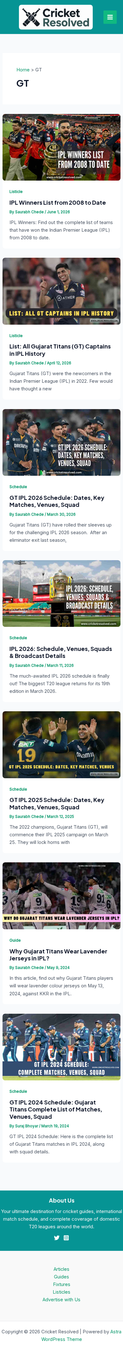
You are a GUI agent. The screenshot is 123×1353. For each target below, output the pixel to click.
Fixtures (61, 1284)
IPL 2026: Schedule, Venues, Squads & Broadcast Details (60, 652)
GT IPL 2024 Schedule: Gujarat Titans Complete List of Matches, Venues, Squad (55, 1109)
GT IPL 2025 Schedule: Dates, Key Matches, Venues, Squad (56, 803)
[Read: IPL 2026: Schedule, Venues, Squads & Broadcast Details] (61, 593)
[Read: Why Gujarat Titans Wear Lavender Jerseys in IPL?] (61, 896)
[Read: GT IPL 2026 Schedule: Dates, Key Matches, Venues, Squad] (61, 442)
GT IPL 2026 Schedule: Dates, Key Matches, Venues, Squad (56, 501)
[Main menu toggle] (110, 17)
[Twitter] (57, 1238)
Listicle (16, 191)
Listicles (61, 1292)
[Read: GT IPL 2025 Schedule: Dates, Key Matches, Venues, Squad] (61, 744)
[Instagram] (66, 1238)
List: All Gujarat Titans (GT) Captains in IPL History (60, 349)
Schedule (18, 486)
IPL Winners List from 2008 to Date (57, 202)
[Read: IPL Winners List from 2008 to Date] (61, 147)
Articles (61, 1269)
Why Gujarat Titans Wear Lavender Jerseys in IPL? (58, 954)
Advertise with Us (61, 1300)
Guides (61, 1277)
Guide (15, 940)
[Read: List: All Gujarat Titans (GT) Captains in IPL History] (61, 291)
